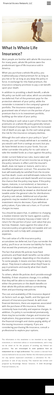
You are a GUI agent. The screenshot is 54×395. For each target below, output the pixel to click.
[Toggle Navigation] (49, 3)
